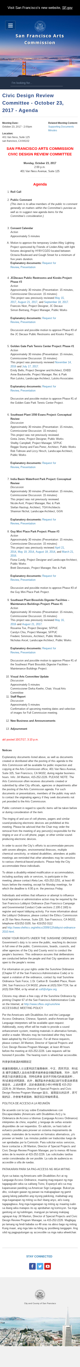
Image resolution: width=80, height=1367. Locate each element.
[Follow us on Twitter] (40, 1266)
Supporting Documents (61, 126)
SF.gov (67, 8)
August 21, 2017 (27, 302)
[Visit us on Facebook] (32, 1266)
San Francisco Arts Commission (40, 39)
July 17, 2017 (30, 366)
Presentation (28, 267)
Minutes (52, 130)
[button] (10, 25)
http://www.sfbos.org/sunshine (42, 1004)
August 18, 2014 (45, 551)
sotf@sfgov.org (48, 989)
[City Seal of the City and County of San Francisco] (40, 1299)
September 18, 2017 (56, 302)
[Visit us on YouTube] (47, 1266)
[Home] (40, 31)
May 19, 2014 (26, 551)
